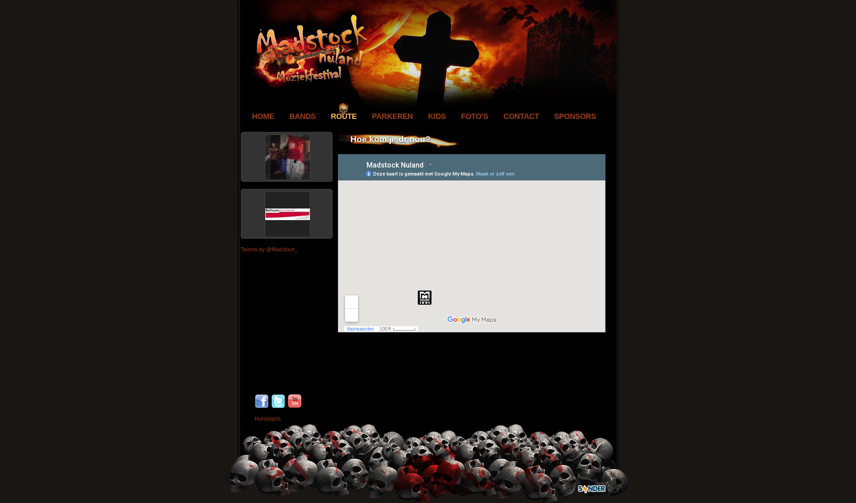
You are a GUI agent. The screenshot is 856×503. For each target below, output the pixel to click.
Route (344, 116)
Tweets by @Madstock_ (269, 249)
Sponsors (575, 116)
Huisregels (268, 419)
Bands (302, 116)
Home (263, 116)
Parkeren (392, 116)
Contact (521, 116)
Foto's (474, 116)
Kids (437, 116)
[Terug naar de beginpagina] (308, 87)
